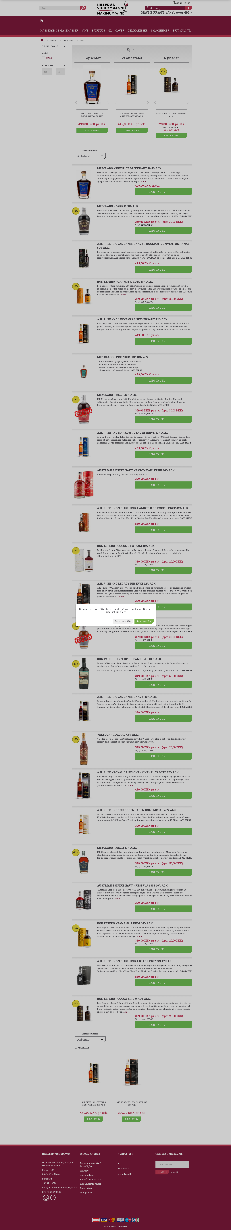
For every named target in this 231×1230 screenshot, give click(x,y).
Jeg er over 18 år (144, 621)
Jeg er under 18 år (123, 621)
